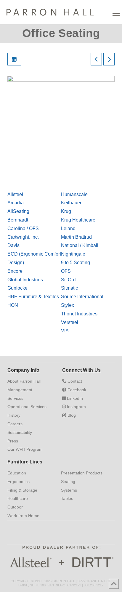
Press (12, 441)
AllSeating (18, 211)
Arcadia (15, 202)
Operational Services (26, 406)
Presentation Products (81, 473)
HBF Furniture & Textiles (33, 296)
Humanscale (74, 194)
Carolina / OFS (23, 228)
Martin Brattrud (76, 237)
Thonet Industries (79, 313)
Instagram (76, 406)
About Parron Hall (24, 381)
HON (12, 305)
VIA (65, 330)
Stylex (67, 305)
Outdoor (15, 507)
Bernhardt (17, 219)
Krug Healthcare (78, 219)
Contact (74, 381)
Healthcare (17, 498)
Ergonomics (18, 481)
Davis (13, 245)
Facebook (76, 389)
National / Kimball (79, 245)
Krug (66, 211)
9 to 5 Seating (75, 262)
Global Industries (25, 279)
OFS (66, 271)
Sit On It (69, 279)
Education (16, 473)
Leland (68, 228)
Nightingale (73, 253)
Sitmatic (69, 288)
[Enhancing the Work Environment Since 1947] (50, 11)
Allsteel (15, 194)
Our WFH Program (25, 449)
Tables (67, 498)
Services (15, 398)
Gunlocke (17, 288)
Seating (68, 481)
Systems (69, 490)
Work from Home (23, 515)
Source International (82, 296)
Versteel (69, 322)
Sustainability (19, 432)
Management (19, 389)
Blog (71, 415)
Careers (15, 423)
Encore (15, 271)
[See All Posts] (14, 59)
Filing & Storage (22, 490)
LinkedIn (74, 398)
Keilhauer (71, 202)
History (13, 415)
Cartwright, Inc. (23, 237)
